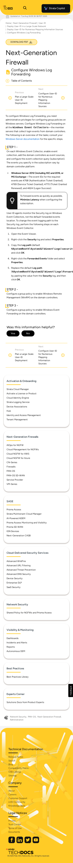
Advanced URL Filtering (19, 565)
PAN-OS (11, 471)
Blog (10, 764)
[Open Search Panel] (25, 8)
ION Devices (13, 531)
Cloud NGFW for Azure (18, 458)
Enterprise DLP (14, 582)
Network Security (18, 717)
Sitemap (12, 775)
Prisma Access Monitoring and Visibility (27, 522)
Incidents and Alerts (17, 642)
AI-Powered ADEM (16, 518)
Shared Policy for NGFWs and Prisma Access (29, 612)
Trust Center (14, 824)
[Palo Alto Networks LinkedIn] (20, 842)
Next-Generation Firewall (24, 23)
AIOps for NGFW (15, 445)
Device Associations (17, 406)
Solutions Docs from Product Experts (25, 702)
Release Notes (15, 757)
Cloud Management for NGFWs (23, 449)
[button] (70, 690)
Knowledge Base (16, 805)
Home (8, 23)
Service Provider (15, 479)
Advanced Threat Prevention (21, 569)
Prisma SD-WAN (15, 527)
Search (11, 760)
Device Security (14, 578)
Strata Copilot (57, 8)
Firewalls (11, 466)
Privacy (12, 820)
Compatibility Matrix (18, 768)
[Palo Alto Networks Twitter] (28, 842)
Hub (9, 411)
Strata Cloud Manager (18, 389)
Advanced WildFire (16, 561)
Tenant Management (17, 419)
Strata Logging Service (18, 402)
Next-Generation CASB (19, 535)
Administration (16, 720)
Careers (12, 794)
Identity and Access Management (24, 415)
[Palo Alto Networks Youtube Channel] (36, 842)
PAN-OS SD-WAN (16, 475)
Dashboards (13, 638)
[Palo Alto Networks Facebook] (12, 842)
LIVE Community (16, 802)
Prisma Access (14, 509)
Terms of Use (15, 828)
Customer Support (17, 798)
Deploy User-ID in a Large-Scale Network (26, 26)
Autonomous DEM (16, 651)
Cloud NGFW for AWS (18, 453)
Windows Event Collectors (30, 127)
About (11, 790)
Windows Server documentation (22, 139)
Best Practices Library (17, 677)
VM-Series (12, 484)
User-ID (42, 23)
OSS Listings (14, 772)
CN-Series (12, 462)
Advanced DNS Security (19, 574)
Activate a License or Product (21, 393)
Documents (14, 832)
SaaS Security (13, 587)
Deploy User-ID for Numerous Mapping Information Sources (35, 29)
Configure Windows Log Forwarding (23, 32)
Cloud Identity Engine (18, 398)
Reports (11, 647)
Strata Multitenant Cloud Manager (24, 514)
